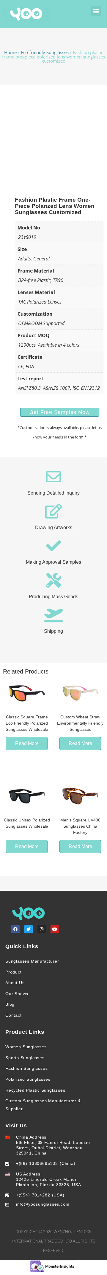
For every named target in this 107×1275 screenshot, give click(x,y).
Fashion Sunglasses (26, 1068)
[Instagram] (41, 929)
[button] (96, 11)
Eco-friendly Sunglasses (45, 52)
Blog (10, 1004)
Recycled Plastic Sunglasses (35, 1090)
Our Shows (16, 993)
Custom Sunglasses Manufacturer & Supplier (43, 1104)
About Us (14, 982)
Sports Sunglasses (25, 1057)
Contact (13, 1015)
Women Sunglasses (26, 1046)
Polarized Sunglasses (28, 1079)
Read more (27, 743)
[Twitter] (28, 929)
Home (10, 52)
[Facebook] (15, 929)
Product (13, 972)
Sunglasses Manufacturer (32, 961)
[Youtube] (55, 929)
